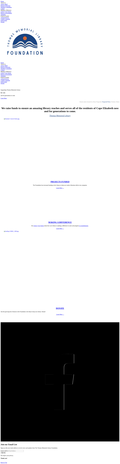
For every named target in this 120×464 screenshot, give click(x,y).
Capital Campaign (5, 19)
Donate (2, 22)
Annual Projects (5, 17)
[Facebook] (60, 382)
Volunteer (3, 14)
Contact (3, 8)
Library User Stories (6, 11)
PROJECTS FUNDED (60, 182)
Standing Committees (6, 7)
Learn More (4, 98)
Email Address (4, 451)
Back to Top (4, 462)
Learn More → (60, 188)
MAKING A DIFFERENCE (60, 222)
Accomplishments (83, 225)
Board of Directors (5, 5)
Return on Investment (6, 13)
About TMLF (4, 4)
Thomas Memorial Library (60, 116)
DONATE (60, 308)
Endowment (4, 20)
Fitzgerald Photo (106, 102)
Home (2, 1)
